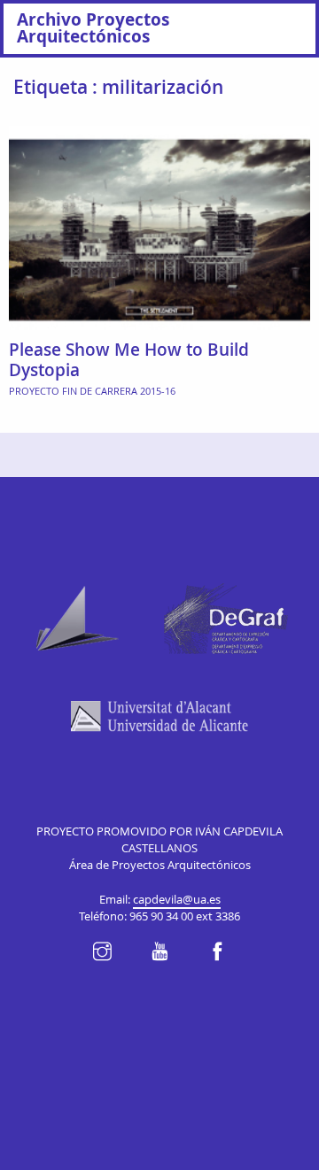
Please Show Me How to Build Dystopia (129, 359)
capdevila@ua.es (177, 899)
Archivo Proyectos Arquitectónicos (93, 27)
